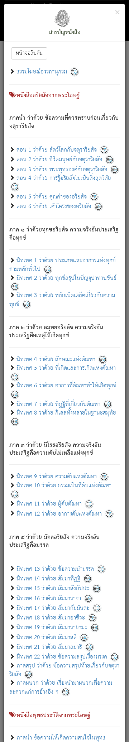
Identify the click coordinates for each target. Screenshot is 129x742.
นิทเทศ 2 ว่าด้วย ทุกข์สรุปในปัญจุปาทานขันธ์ (66, 278)
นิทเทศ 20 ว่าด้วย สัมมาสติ (46, 637)
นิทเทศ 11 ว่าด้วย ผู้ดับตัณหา (49, 504)
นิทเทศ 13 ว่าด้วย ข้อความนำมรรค (55, 569)
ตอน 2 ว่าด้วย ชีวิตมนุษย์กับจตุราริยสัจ (59, 159)
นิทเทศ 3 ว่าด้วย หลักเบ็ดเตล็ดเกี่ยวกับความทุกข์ (62, 299)
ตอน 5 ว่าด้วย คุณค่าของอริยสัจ (51, 196)
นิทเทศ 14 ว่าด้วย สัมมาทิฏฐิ (48, 579)
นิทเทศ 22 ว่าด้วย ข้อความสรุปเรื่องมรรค (61, 657)
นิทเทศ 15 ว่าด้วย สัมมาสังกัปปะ (52, 588)
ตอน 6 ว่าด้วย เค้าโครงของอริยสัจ (53, 206)
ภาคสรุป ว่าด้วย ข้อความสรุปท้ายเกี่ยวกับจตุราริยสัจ (64, 670)
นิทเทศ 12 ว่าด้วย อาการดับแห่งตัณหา (59, 513)
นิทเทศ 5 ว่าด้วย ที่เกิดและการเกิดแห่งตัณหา (66, 368)
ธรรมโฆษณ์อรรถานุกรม (41, 72)
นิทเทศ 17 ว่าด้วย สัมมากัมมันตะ (53, 608)
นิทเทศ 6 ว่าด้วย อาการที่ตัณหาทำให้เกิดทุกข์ (66, 385)
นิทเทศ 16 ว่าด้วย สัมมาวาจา (48, 598)
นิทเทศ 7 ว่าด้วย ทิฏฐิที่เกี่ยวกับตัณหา (58, 404)
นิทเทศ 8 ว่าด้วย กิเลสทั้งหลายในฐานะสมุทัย (66, 413)
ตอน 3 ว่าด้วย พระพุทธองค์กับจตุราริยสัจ (61, 169)
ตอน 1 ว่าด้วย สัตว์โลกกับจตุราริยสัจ (56, 150)
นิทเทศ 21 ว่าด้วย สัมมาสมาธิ (49, 647)
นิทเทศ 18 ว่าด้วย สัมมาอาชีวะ (50, 618)
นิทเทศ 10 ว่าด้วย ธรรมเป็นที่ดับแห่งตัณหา (63, 485)
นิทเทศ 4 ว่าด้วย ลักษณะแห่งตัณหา (55, 359)
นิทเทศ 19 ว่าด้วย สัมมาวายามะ (51, 627)
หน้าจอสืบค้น (29, 53)
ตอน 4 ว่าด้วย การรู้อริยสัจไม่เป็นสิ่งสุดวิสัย (63, 178)
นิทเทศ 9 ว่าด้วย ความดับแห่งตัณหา (56, 476)
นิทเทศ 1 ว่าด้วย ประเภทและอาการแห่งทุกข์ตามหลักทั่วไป (62, 264)
